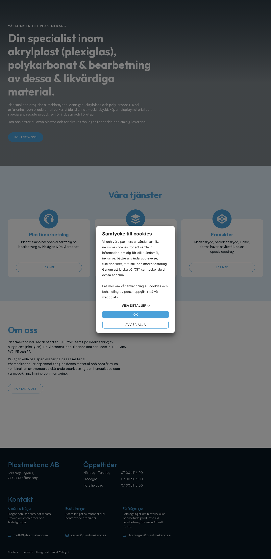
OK (135, 314)
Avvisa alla (135, 325)
